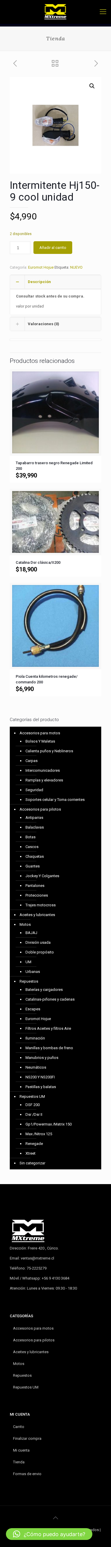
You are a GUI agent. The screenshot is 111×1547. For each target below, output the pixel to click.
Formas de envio (27, 1474)
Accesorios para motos (40, 733)
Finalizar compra (27, 1438)
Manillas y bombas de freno (49, 1048)
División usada (38, 942)
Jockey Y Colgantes (42, 876)
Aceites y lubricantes (37, 915)
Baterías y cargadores (44, 989)
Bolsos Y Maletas (40, 741)
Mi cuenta (21, 1450)
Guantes (32, 866)
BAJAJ (31, 932)
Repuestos (29, 981)
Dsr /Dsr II (33, 1114)
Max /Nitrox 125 (38, 1134)
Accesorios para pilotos (40, 809)
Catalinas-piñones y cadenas (50, 999)
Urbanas (32, 971)
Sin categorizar (32, 1163)
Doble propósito (39, 952)
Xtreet (30, 1153)
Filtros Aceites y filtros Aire (48, 1028)
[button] (92, 86)
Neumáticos (35, 1067)
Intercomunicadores (42, 770)
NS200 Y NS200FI (40, 1077)
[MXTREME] (55, 12)
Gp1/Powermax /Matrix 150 (48, 1124)
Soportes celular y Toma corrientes (55, 799)
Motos (25, 924)
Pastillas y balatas (40, 1087)
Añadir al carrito (52, 247)
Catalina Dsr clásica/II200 (38, 562)
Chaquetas (34, 856)
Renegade (34, 1143)
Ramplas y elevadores (44, 780)
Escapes (32, 1009)
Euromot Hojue (41, 267)
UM (28, 962)
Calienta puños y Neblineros (49, 751)
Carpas (31, 760)
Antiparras (34, 817)
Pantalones (34, 885)
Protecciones (36, 895)
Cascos (31, 846)
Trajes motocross (40, 905)
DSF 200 (32, 1105)
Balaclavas (34, 827)
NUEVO (76, 267)
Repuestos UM (32, 1096)
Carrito (18, 1426)
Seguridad (34, 790)
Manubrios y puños (41, 1057)
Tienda (19, 1462)
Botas (30, 837)
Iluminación (35, 1038)
